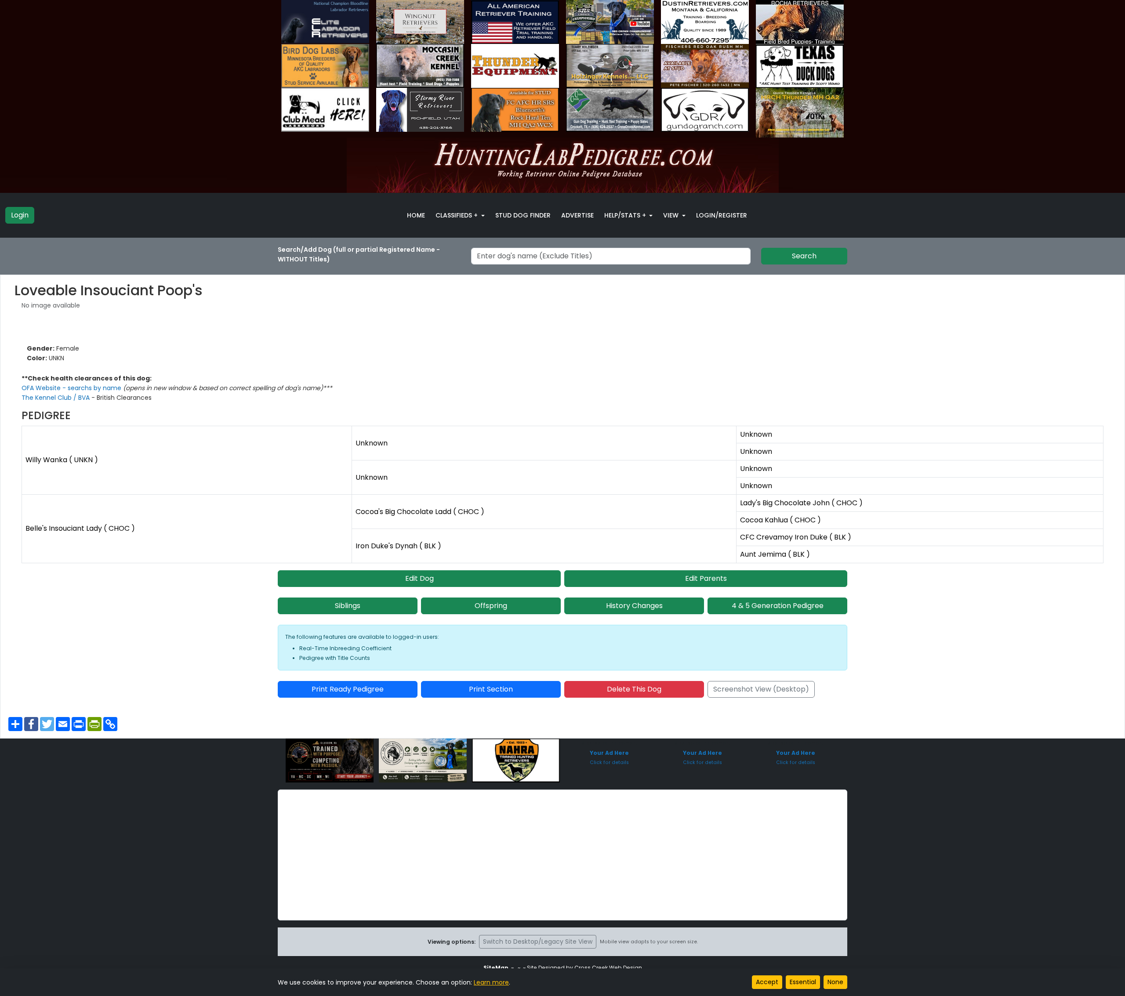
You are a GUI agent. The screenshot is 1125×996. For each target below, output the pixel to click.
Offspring (491, 606)
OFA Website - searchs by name (72, 388)
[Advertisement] (562, 854)
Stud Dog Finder (523, 215)
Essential (803, 982)
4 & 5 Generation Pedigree (778, 606)
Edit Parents (706, 578)
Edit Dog (419, 578)
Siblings (347, 606)
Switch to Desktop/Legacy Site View (537, 941)
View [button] (671, 215)
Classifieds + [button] (457, 215)
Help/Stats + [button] (626, 215)
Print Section (491, 689)
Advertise (577, 215)
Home (416, 215)
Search (804, 256)
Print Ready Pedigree (348, 689)
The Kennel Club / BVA (56, 397)
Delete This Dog (634, 689)
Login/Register (721, 215)
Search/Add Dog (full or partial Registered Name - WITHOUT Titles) (359, 254)
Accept (767, 982)
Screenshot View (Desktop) (761, 689)
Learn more (491, 982)
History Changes (634, 606)
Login (20, 215)
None (835, 982)
